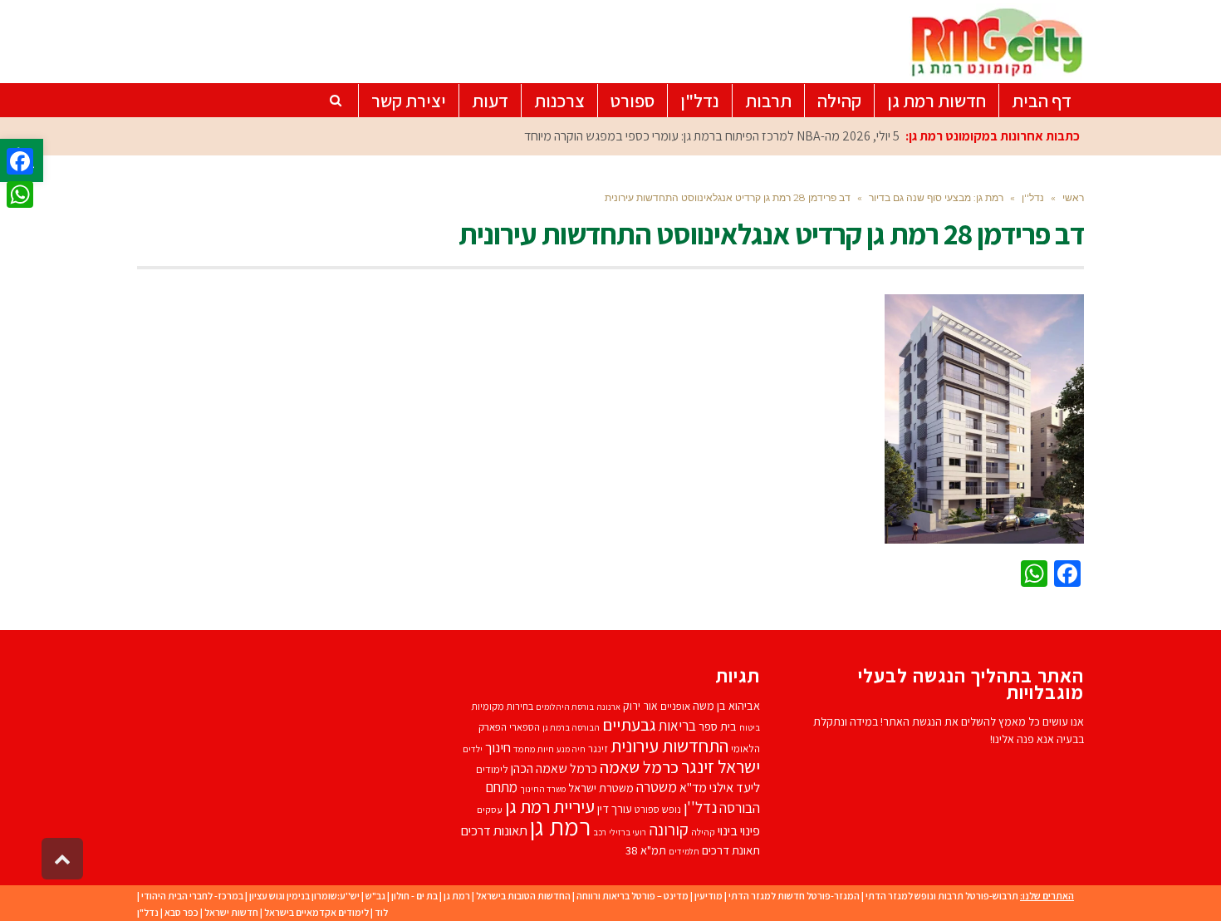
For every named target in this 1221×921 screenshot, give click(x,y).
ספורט (647, 809)
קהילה (703, 831)
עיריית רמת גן (550, 806)
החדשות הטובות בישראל (523, 895)
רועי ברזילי (627, 832)
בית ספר (718, 726)
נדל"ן (148, 912)
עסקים (490, 809)
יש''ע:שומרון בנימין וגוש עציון (304, 895)
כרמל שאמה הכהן (554, 768)
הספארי (524, 727)
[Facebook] (20, 161)
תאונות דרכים (494, 830)
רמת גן (560, 826)
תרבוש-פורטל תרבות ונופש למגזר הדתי (941, 895)
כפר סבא (181, 912)
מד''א (693, 787)
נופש (671, 809)
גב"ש (375, 895)
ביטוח (749, 727)
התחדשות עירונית (669, 745)
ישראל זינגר (720, 766)
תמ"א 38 (645, 850)
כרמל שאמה (639, 767)
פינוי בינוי (739, 830)
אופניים (675, 706)
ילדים (473, 748)
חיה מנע (571, 749)
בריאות (677, 726)
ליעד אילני (734, 787)
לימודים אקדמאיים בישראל (316, 912)
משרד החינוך (543, 789)
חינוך (498, 747)
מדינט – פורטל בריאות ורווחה (632, 895)
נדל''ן (700, 807)
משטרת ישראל (601, 787)
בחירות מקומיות (502, 706)
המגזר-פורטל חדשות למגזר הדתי (794, 895)
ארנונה (608, 706)
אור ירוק (640, 705)
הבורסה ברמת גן (571, 727)
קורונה (669, 829)
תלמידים (684, 851)
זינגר (598, 748)
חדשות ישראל (231, 912)
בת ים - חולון (414, 895)
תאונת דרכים (731, 850)
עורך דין (614, 808)
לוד (381, 912)
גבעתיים (629, 724)
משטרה (656, 786)
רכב (599, 832)
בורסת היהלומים (565, 706)
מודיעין (708, 895)
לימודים (492, 769)
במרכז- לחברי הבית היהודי (192, 895)
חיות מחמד (533, 748)
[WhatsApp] (20, 194)
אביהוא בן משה (726, 705)
